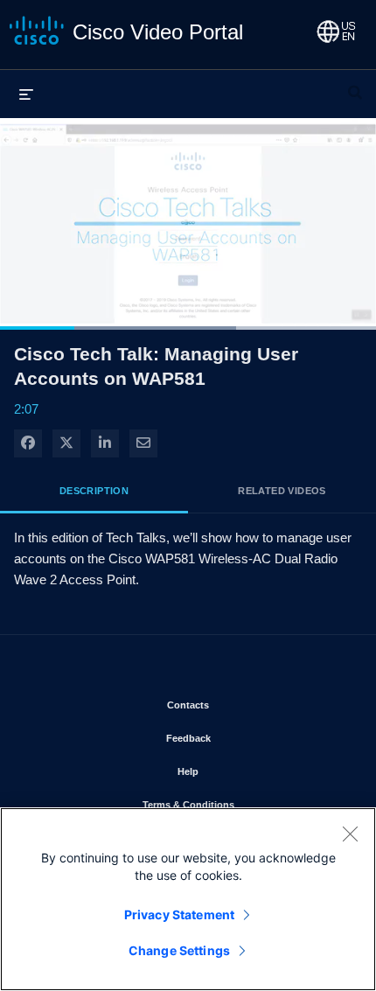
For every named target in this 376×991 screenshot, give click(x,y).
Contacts (239, 704)
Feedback (239, 737)
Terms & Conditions (240, 804)
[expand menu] (26, 93)
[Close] (350, 833)
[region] (188, 899)
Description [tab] (94, 490)
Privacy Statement (179, 914)
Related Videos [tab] (282, 490)
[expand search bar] (355, 85)
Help (239, 771)
